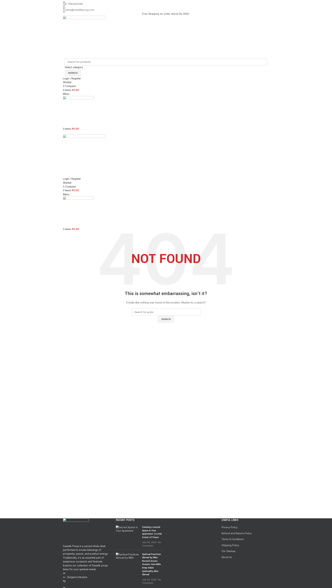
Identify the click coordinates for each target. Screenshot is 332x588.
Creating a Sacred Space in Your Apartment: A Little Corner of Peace (152, 532)
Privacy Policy (230, 527)
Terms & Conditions (233, 539)
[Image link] (76, 530)
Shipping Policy (230, 545)
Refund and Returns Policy (237, 533)
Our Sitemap (229, 551)
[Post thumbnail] (128, 536)
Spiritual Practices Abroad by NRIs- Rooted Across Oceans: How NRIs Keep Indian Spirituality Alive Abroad (151, 564)
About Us (227, 557)
